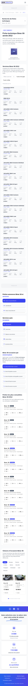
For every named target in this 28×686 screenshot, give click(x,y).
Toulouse (17, 562)
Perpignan (6, 567)
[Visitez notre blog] (10, 609)
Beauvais (5, 570)
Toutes (5, 562)
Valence (11, 565)
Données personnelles (21, 678)
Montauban (12, 567)
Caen (19, 567)
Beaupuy (11, 562)
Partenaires (7, 678)
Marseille (18, 565)
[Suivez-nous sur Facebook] (14, 609)
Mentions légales (20, 676)
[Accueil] (3, 12)
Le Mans (5, 565)
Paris (23, 562)
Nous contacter (7, 676)
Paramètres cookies (7, 680)
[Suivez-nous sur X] (18, 609)
